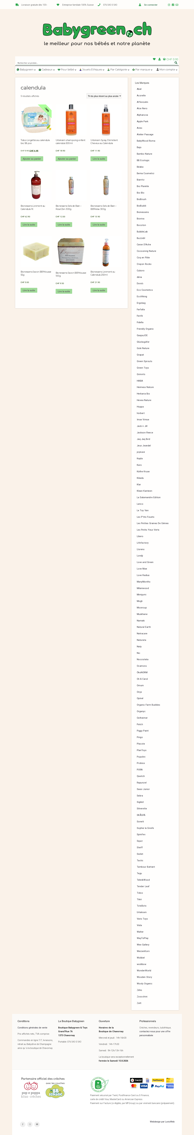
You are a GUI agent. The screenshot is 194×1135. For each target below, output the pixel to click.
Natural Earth (144, 627)
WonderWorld (144, 970)
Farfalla (141, 309)
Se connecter (150, 5)
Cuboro (141, 270)
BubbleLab (142, 231)
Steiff (140, 847)
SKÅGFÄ (141, 815)
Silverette (142, 808)
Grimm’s (141, 374)
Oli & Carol (142, 679)
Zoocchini (142, 996)
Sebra (140, 795)
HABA (140, 381)
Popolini (141, 757)
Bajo (139, 147)
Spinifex (141, 834)
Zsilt (139, 1003)
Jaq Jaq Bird (143, 439)
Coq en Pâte (143, 257)
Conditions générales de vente (32, 1027)
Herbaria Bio (143, 393)
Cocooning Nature (146, 251)
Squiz (140, 841)
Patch (140, 724)
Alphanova (142, 115)
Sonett (140, 821)
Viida (139, 925)
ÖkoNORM (142, 672)
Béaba (140, 167)
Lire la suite (99, 158)
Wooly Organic (144, 983)
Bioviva (140, 218)
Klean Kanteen (144, 491)
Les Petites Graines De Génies (153, 523)
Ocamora (142, 666)
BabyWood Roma (146, 141)
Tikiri (139, 899)
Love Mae (142, 569)
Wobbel (141, 957)
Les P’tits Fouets (145, 517)
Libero (140, 536)
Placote (141, 744)
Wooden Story (144, 977)
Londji (140, 555)
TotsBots (142, 906)
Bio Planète (143, 186)
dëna (139, 277)
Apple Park (142, 121)
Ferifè (140, 316)
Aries (139, 128)
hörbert (141, 413)
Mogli (140, 601)
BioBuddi (141, 206)
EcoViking (142, 296)
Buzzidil (141, 238)
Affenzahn (142, 102)
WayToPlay (143, 938)
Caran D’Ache (144, 244)
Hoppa (140, 406)
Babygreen (97, 34)
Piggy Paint (143, 731)
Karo (139, 465)
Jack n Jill (142, 426)
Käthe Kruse (143, 471)
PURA (140, 769)
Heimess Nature (145, 387)
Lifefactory (143, 543)
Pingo (140, 737)
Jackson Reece (145, 432)
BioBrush (141, 199)
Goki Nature (143, 348)
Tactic (140, 860)
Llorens (141, 549)
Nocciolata (143, 659)
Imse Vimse (143, 419)
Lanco (140, 504)
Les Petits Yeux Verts (148, 530)
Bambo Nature (144, 154)
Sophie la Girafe (145, 828)
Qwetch (141, 776)
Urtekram (142, 912)
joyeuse (141, 452)
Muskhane (142, 614)
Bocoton (141, 225)
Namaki (141, 620)
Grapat (140, 355)
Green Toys (143, 368)
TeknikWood (143, 880)
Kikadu (140, 478)
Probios (141, 763)
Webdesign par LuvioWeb (162, 1121)
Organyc (141, 711)
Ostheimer (142, 718)
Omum (140, 685)
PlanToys (142, 750)
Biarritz (141, 180)
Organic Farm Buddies (148, 705)
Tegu (139, 873)
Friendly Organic (145, 329)
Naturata (141, 640)
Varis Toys (142, 919)
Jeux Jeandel (144, 445)
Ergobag (141, 303)
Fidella (140, 322)
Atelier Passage (145, 134)
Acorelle (141, 95)
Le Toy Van (143, 510)
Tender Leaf (143, 886)
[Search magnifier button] (176, 63)
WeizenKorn (143, 951)
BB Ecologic (143, 160)
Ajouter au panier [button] (32, 158)
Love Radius (143, 575)
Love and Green (145, 562)
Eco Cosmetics (145, 290)
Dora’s (140, 283)
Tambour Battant (146, 867)
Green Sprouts (144, 361)
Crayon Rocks (144, 264)
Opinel (140, 698)
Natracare (142, 633)
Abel (139, 89)
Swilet (140, 854)
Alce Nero (142, 108)
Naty (139, 646)
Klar (139, 484)
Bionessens (143, 212)
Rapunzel (142, 782)
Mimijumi (141, 594)
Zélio (139, 990)
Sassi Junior (143, 789)
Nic (138, 653)
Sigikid (140, 802)
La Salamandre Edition (149, 497)
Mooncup (142, 607)
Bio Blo (140, 193)
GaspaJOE (142, 335)
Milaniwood (143, 588)
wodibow (141, 964)
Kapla (140, 458)
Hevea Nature (144, 400)
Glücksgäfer (143, 342)
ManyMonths (144, 582)
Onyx (139, 692)
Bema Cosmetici (145, 173)
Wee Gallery (143, 944)
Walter (140, 932)
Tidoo (140, 893)
